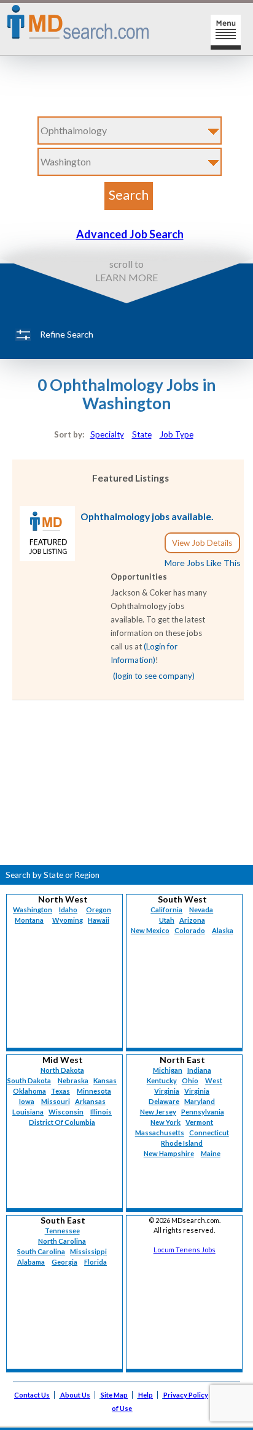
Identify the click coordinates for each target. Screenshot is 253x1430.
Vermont (199, 1122)
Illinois (101, 1112)
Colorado (189, 930)
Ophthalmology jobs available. (147, 516)
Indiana (199, 1070)
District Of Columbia (62, 1122)
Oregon (98, 910)
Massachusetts (159, 1133)
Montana (29, 920)
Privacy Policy (185, 1395)
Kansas (105, 1080)
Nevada (201, 910)
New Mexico (150, 930)
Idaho (68, 910)
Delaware (164, 1101)
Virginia (196, 1091)
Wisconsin (66, 1112)
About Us (75, 1395)
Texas (60, 1091)
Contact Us (32, 1395)
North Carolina (62, 1241)
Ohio (190, 1080)
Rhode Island (182, 1143)
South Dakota (29, 1080)
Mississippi (88, 1251)
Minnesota (94, 1091)
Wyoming (67, 920)
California (166, 910)
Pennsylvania (202, 1112)
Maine (210, 1153)
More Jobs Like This (203, 563)
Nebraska (73, 1080)
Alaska (222, 930)
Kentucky (162, 1080)
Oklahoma (29, 1091)
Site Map (114, 1395)
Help (145, 1395)
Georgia (64, 1262)
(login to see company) (154, 676)
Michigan (167, 1070)
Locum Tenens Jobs (185, 1250)
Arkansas (90, 1101)
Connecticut (209, 1133)
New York (165, 1122)
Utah (166, 920)
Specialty (107, 434)
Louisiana (28, 1112)
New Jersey (158, 1112)
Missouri (55, 1101)
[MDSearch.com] (47, 558)
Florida (95, 1262)
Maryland (199, 1101)
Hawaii (98, 920)
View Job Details (202, 543)
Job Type (176, 434)
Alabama (31, 1262)
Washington (32, 910)
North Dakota (62, 1070)
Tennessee (62, 1231)
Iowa (26, 1101)
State (142, 434)
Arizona (192, 920)
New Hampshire (169, 1153)
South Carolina (41, 1251)
